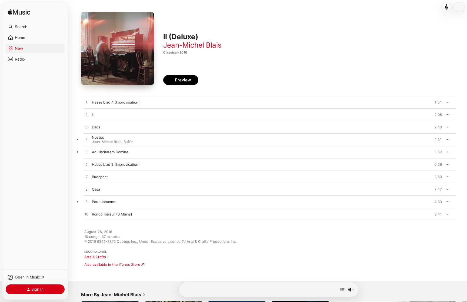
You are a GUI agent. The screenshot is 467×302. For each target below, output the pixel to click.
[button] (35, 26)
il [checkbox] (93, 114)
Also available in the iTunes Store (112, 264)
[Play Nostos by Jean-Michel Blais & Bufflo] (86, 139)
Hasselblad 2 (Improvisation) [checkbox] (116, 164)
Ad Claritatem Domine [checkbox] (110, 152)
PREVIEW (436, 102)
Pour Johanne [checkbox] (103, 202)
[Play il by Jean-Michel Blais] (86, 114)
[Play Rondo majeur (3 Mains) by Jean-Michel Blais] (86, 214)
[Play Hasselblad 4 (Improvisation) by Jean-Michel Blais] (86, 102)
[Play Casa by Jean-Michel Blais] (86, 189)
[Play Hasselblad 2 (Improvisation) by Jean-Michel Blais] (86, 164)
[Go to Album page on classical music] (446, 7)
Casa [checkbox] (96, 189)
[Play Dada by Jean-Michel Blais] (86, 127)
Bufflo (129, 142)
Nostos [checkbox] (98, 137)
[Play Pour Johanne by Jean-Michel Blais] (86, 202)
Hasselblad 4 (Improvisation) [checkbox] (116, 102)
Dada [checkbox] (96, 127)
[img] (19, 12)
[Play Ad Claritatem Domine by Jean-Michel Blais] (86, 152)
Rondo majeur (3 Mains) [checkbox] (112, 214)
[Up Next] (342, 289)
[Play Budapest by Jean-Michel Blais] (86, 177)
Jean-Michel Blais (192, 45)
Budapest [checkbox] (100, 177)
